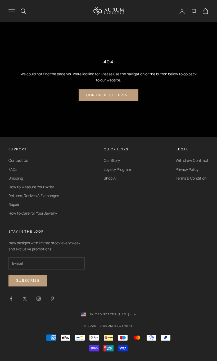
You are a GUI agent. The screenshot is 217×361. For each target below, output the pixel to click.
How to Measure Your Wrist (31, 186)
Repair (13, 204)
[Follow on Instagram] (38, 298)
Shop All (110, 178)
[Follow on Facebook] (11, 298)
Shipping (15, 178)
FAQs (12, 169)
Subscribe (28, 280)
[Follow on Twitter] (25, 298)
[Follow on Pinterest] (52, 298)
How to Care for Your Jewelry (32, 213)
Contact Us (18, 160)
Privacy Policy (187, 169)
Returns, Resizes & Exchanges (33, 195)
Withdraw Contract (192, 160)
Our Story (112, 160)
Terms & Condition (191, 178)
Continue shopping (108, 95)
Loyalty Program (117, 169)
